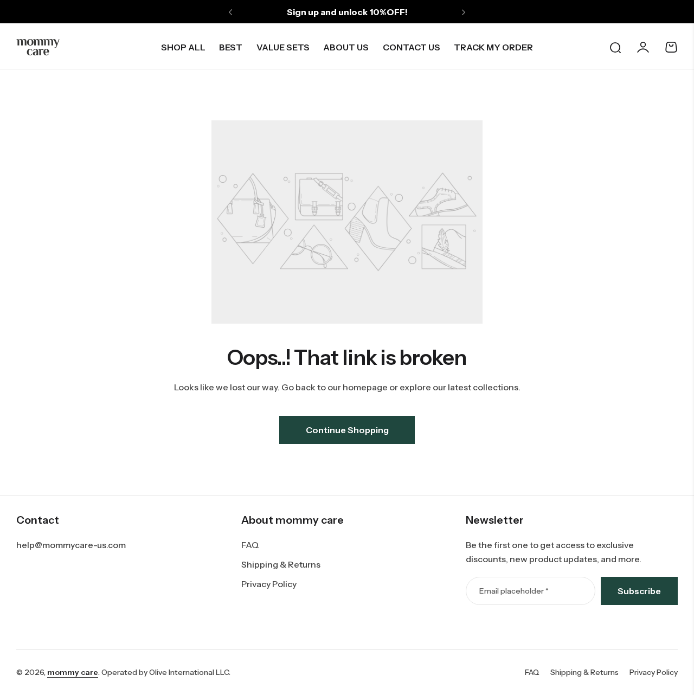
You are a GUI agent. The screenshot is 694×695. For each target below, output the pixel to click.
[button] (230, 12)
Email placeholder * (514, 591)
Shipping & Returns (280, 564)
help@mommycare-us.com (71, 544)
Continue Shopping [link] (347, 429)
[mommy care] (38, 46)
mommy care (72, 672)
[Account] (643, 47)
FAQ (250, 544)
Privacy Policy (269, 583)
